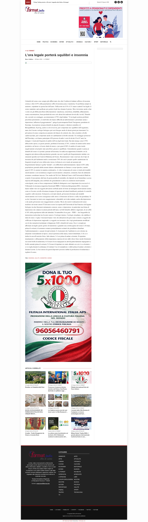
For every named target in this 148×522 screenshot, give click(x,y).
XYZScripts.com (82, 520)
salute (37, 258)
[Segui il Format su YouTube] (121, 2)
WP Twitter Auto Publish (67, 520)
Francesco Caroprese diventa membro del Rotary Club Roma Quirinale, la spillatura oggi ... (57, 389)
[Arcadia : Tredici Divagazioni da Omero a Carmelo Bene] (35, 423)
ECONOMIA (62, 466)
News (28, 2)
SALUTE (76, 487)
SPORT (76, 489)
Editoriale (104, 42)
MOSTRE (77, 479)
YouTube (95, 509)
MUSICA (76, 482)
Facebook (81, 509)
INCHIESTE (77, 471)
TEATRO (61, 492)
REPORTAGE (63, 487)
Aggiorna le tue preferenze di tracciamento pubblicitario (74, 515)
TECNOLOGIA (78, 492)
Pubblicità (66, 509)
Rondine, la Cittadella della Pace (34, 387)
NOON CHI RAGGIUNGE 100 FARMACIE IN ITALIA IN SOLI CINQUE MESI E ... (34, 411)
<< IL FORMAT (29, 50)
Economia (54, 42)
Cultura (88, 42)
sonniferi (43, 258)
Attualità (69, 42)
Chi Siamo (58, 509)
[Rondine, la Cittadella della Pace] (35, 377)
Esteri (61, 42)
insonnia (31, 258)
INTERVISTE (78, 474)
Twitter (88, 509)
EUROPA (76, 469)
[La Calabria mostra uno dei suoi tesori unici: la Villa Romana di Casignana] (58, 400)
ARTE (57, 408)
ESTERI (61, 469)
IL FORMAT (47, 59)
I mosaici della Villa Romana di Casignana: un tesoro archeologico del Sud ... (80, 411)
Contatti (73, 509)
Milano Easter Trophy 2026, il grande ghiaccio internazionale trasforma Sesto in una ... (80, 434)
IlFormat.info (78, 513)
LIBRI (75, 477)
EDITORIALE (78, 466)
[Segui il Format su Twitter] (118, 2)
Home (39, 42)
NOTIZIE (61, 484)
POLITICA (77, 484)
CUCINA (61, 464)
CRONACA (77, 461)
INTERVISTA (62, 474)
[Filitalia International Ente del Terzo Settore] (81, 377)
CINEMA (61, 461)
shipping (61, 489)
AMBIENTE (62, 456)
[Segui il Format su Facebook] (115, 2)
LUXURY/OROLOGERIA (66, 479)
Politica (45, 42)
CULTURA (77, 464)
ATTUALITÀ (35, 385)
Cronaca (79, 42)
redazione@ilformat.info (43, 483)
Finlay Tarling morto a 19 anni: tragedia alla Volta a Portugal (51, 2)
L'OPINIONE (62, 477)
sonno (49, 258)
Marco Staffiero (29, 59)
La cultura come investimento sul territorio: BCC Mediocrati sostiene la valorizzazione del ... (58, 434)
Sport (96, 42)
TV (59, 495)
